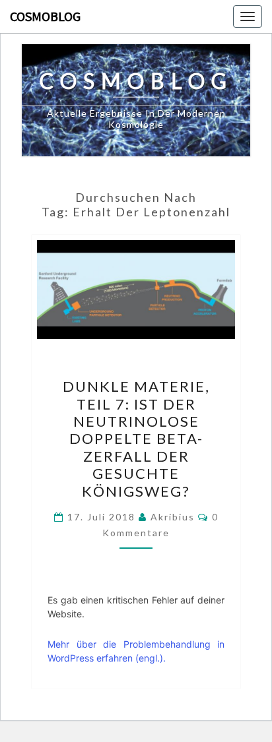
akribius (173, 516)
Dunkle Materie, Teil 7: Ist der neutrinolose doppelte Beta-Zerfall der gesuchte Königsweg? (136, 438)
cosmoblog (45, 16)
